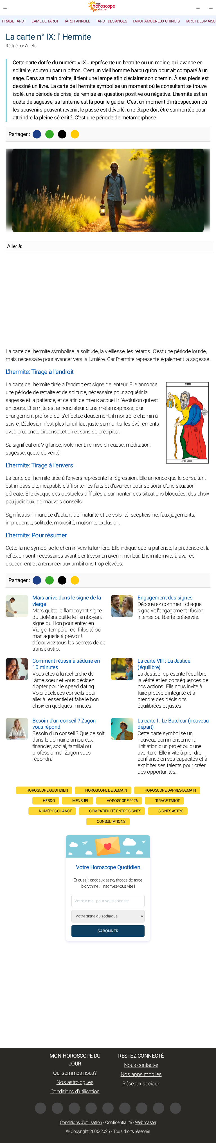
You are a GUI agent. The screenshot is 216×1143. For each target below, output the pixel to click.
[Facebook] (37, 134)
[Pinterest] (125, 1108)
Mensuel (80, 801)
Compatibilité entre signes (115, 811)
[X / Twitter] (141, 1108)
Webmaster (145, 1122)
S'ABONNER (108, 931)
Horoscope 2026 (122, 801)
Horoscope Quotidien (47, 790)
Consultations (111, 821)
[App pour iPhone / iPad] (158, 1108)
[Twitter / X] (62, 134)
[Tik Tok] (108, 1108)
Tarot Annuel (77, 21)
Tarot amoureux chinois (155, 21)
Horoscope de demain (106, 790)
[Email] (75, 134)
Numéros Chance (55, 811)
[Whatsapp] (49, 134)
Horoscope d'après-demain (170, 790)
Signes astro (170, 811)
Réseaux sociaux (141, 1084)
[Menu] (5, 8)
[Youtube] (91, 1108)
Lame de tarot (45, 21)
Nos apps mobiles (141, 1074)
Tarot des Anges (111, 21)
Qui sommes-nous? (74, 1073)
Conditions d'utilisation (75, 1092)
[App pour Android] (175, 1108)
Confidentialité (118, 1122)
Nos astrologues (75, 1082)
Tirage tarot (13, 21)
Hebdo (49, 801)
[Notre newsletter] (198, 8)
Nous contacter (141, 1065)
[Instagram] (57, 1108)
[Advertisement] (108, 299)
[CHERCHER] (211, 8)
